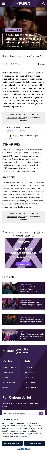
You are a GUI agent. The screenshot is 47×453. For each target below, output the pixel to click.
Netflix (11, 232)
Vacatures (29, 377)
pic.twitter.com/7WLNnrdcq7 (20, 131)
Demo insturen (8, 382)
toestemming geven (16, 118)
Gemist (5, 387)
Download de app (32, 387)
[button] (3, 3)
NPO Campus (30, 382)
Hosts (5, 377)
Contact (28, 367)
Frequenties (7, 372)
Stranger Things (22, 232)
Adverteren (30, 372)
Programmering (9, 367)
